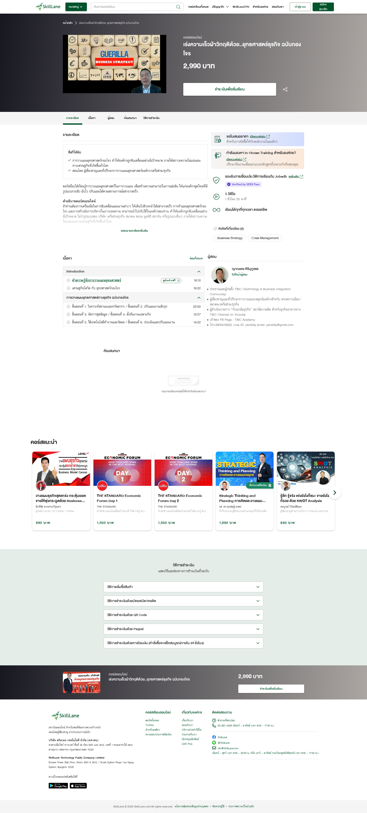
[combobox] (137, 7)
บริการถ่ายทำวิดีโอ (191, 730)
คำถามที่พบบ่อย (226, 720)
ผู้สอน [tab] (111, 118)
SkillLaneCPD (241, 6)
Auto (141, 89)
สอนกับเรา (278, 6)
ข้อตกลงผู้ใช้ (218, 806)
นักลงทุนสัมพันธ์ (190, 739)
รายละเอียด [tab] (72, 118)
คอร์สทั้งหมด (152, 720)
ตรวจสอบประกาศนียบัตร (158, 734)
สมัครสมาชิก (323, 7)
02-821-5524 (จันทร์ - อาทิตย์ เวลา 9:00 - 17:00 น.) (246, 725)
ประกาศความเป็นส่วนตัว (241, 806)
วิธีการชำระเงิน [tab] (151, 118)
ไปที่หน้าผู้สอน (240, 274)
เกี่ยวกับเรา (187, 720)
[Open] (178, 7)
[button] (230, 238)
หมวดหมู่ (74, 6)
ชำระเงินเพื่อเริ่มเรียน (229, 89)
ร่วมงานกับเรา (189, 734)
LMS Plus (187, 744)
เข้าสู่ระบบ (300, 6)
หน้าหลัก (68, 23)
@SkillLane (224, 743)
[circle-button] (334, 492)
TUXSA (149, 725)
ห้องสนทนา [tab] (130, 118)
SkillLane (222, 737)
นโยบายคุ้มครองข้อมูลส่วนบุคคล (191, 806)
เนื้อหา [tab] (91, 118)
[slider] (109, 89)
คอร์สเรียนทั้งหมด (198, 6)
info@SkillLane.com (228, 748)
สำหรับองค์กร (260, 6)
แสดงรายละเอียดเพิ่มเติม (134, 230)
